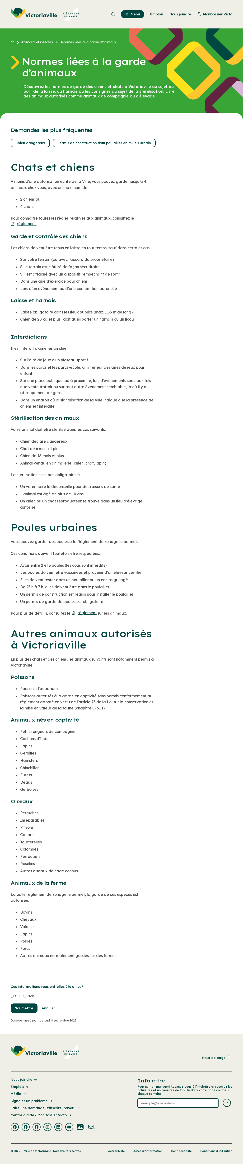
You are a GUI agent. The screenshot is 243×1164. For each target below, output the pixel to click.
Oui (17, 996)
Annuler (48, 1008)
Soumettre (24, 1008)
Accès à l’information (148, 1151)
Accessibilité (116, 1151)
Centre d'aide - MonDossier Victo (39, 1115)
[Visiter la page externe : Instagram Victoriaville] (47, 1127)
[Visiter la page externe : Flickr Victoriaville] (80, 1127)
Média (16, 1094)
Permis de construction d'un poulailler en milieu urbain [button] (104, 143)
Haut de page (214, 1058)
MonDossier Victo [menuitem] (217, 14)
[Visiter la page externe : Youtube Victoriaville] (69, 1127)
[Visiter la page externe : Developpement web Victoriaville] (91, 1127)
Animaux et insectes (37, 42)
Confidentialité (181, 1151)
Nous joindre (21, 1079)
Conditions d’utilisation (216, 1151)
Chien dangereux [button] (30, 143)
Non (30, 996)
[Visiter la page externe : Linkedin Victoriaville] (58, 1127)
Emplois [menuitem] (157, 14)
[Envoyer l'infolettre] (226, 1103)
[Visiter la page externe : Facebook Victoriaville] (15, 1127)
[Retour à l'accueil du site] (14, 42)
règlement (26, 224)
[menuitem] (45, 14)
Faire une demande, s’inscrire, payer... (43, 1108)
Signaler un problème (29, 1101)
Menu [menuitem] (135, 14)
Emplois (17, 1087)
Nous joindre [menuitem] (180, 14)
